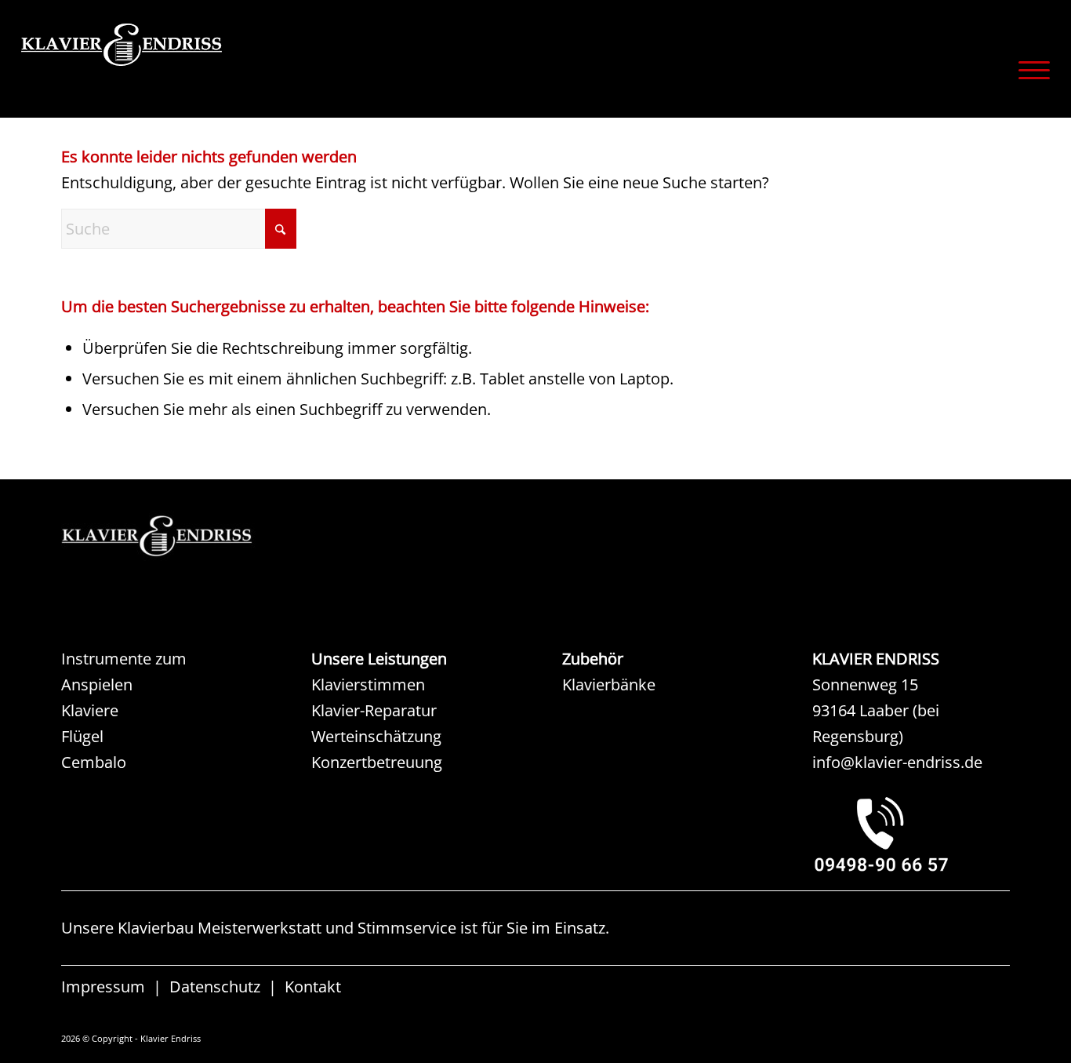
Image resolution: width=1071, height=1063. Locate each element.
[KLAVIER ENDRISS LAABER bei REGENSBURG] (911, 833)
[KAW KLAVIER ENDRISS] (178, 536)
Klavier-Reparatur (374, 710)
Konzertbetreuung (376, 762)
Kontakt (313, 986)
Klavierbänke (608, 684)
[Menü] (1029, 70)
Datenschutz (214, 986)
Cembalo (93, 762)
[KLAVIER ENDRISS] (178, 67)
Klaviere (89, 710)
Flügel (82, 736)
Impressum (103, 986)
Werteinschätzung (376, 736)
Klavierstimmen (368, 684)
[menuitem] (1029, 70)
